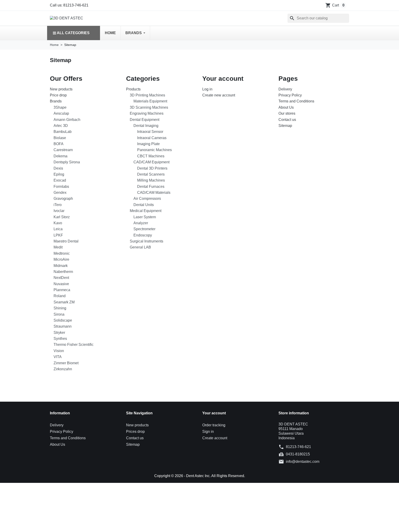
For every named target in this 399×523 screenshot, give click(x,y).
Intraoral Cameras (151, 138)
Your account (214, 413)
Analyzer (140, 223)
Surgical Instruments (146, 241)
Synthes (60, 339)
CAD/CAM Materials (153, 192)
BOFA (58, 144)
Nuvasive (61, 284)
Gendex (60, 192)
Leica (58, 229)
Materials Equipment (150, 101)
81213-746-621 (298, 447)
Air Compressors (147, 198)
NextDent (61, 278)
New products (61, 89)
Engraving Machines (146, 113)
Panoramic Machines (154, 150)
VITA (58, 357)
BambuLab (63, 132)
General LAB (140, 247)
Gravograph (63, 198)
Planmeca (62, 290)
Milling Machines (151, 180)
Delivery (285, 89)
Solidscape (63, 320)
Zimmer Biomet (66, 363)
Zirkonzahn (63, 369)
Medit (58, 247)
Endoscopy (142, 235)
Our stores (286, 113)
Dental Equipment (144, 120)
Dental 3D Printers (152, 168)
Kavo (58, 223)
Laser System (144, 217)
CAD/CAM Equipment (151, 162)
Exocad (60, 180)
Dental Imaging (145, 126)
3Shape (60, 107)
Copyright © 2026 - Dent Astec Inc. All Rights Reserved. (199, 476)
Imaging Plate (148, 144)
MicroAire (61, 259)
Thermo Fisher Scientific (74, 345)
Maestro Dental (66, 241)
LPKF (58, 235)
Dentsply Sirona (67, 162)
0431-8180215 (298, 454)
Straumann (63, 326)
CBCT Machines (150, 156)
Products (133, 89)
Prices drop (135, 431)
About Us (286, 107)
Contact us (287, 120)
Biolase (60, 138)
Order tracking (213, 425)
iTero (58, 205)
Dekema (60, 156)
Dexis (58, 168)
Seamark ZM (64, 302)
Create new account (218, 95)
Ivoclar (59, 211)
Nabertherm (63, 272)
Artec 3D (61, 126)
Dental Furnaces (150, 186)
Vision (59, 351)
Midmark (61, 266)
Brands (56, 101)
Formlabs (61, 186)
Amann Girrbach (67, 120)
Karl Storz (62, 217)
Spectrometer (144, 229)
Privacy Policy (290, 95)
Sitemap (285, 126)
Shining (60, 308)
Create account (214, 438)
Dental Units (143, 205)
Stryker (59, 333)
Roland (60, 296)
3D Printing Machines (147, 95)
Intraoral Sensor (150, 132)
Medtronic (62, 253)
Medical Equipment (145, 211)
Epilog (59, 174)
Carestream (63, 150)
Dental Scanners (151, 174)
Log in (207, 89)
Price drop (58, 95)
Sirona (59, 314)
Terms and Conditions (296, 101)
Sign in (208, 431)
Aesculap (61, 113)
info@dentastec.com (302, 461)
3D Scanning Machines (149, 107)
